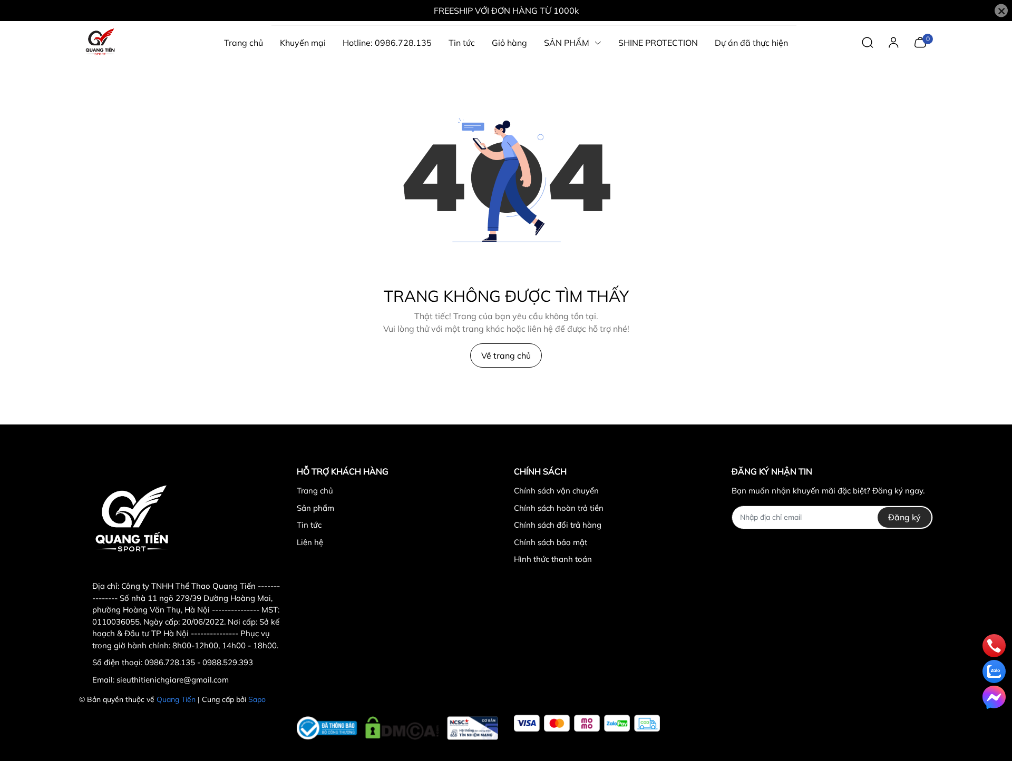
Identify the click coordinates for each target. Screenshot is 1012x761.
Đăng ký (904, 517)
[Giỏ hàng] (920, 41)
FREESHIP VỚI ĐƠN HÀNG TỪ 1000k (506, 10)
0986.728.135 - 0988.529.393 (198, 662)
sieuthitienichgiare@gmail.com (172, 680)
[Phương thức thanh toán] (587, 723)
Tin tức (309, 525)
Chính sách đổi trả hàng (557, 525)
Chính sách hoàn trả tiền (559, 508)
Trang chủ (315, 491)
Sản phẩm (315, 508)
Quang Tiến (176, 699)
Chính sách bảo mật (550, 542)
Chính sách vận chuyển (556, 491)
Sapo (257, 699)
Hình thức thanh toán (553, 559)
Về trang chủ (506, 355)
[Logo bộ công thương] (398, 725)
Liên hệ (310, 542)
